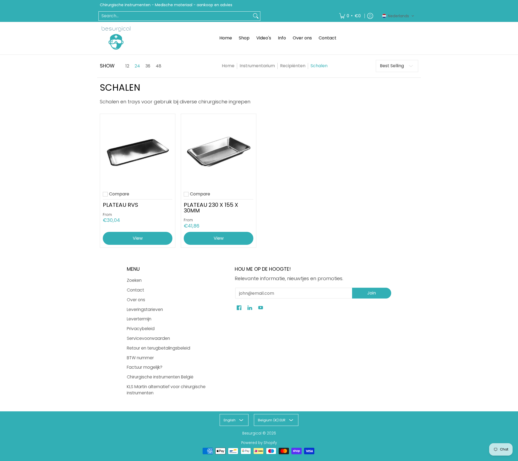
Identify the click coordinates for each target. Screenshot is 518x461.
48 (158, 66)
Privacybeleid (141, 329)
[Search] (255, 16)
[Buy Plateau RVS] (137, 151)
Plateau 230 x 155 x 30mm (211, 207)
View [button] (138, 238)
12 (127, 66)
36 (147, 66)
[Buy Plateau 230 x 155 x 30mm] (218, 151)
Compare (119, 194)
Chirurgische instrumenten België (160, 377)
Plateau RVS (120, 205)
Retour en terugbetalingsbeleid (158, 348)
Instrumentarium (257, 66)
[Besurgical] (116, 38)
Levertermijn (139, 319)
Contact (135, 290)
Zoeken (134, 280)
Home (228, 66)
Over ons (136, 300)
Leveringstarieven (145, 309)
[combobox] (175, 16)
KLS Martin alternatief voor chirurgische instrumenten (166, 390)
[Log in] (370, 16)
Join (371, 293)
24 (137, 66)
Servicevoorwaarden (148, 338)
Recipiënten (292, 66)
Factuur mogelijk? (144, 367)
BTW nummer (140, 358)
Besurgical (251, 433)
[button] (398, 16)
